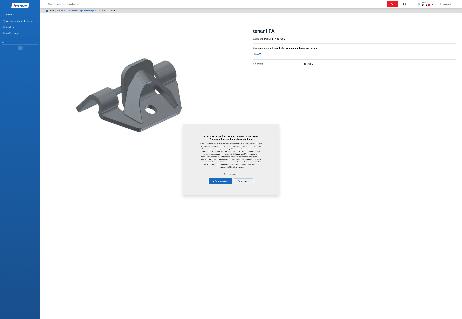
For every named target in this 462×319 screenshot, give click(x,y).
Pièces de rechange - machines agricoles (83, 11)
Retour (51, 11)
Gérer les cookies (231, 174)
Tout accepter (221, 181)
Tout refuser (243, 181)
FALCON (104, 11)
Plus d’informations (236, 167)
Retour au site (10, 15)
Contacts (8, 42)
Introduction (61, 11)
